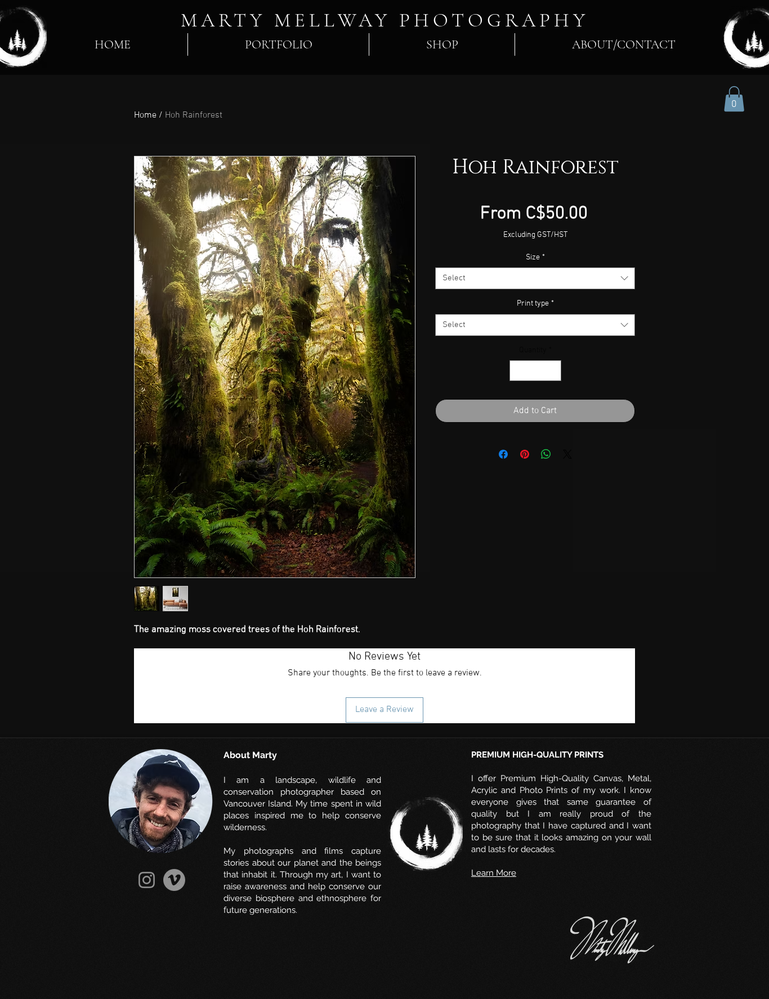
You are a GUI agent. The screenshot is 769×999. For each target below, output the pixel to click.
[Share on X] (567, 454)
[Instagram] (147, 880)
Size (535, 257)
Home (145, 115)
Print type (535, 303)
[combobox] (535, 278)
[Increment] (553, 370)
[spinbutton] (535, 370)
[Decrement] (518, 370)
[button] (734, 98)
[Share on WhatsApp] (546, 454)
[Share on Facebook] (503, 454)
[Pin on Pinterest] (524, 454)
